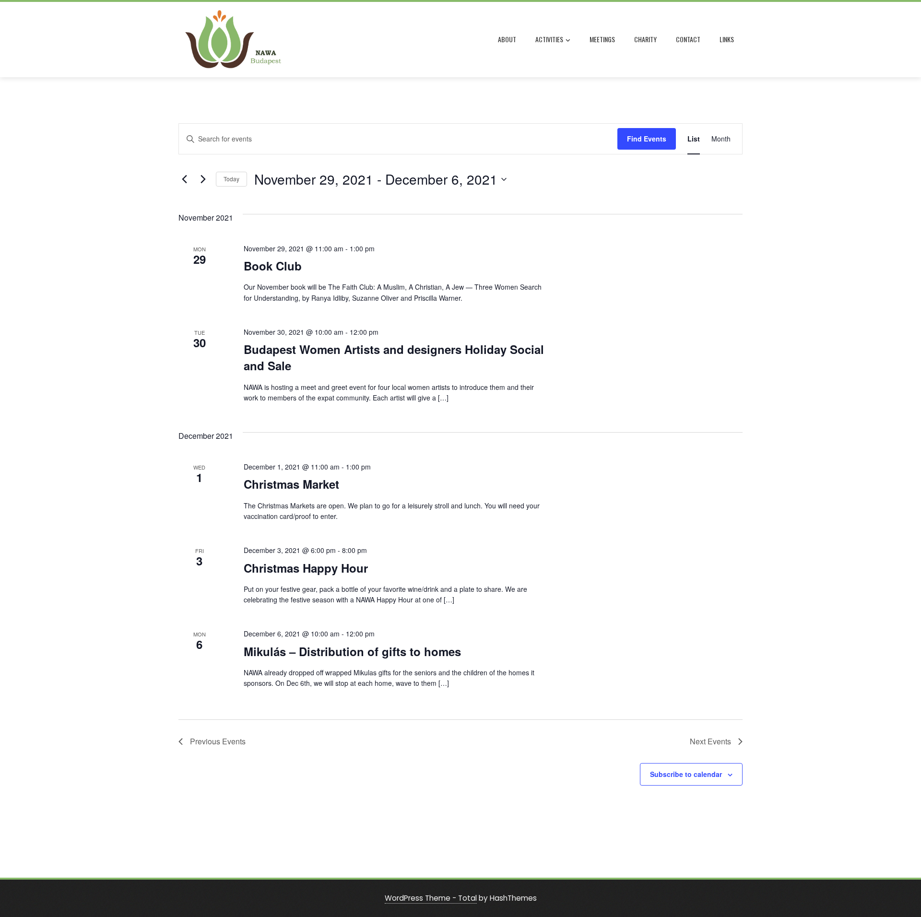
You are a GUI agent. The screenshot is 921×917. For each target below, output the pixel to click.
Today (231, 179)
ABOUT (507, 39)
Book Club (273, 266)
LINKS (727, 39)
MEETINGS (602, 39)
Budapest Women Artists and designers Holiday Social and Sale (394, 357)
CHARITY (645, 39)
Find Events (646, 138)
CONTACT (688, 39)
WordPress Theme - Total (431, 898)
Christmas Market (291, 484)
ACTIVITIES (549, 39)
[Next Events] (203, 179)
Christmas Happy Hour (306, 568)
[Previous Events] (184, 179)
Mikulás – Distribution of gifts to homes (352, 651)
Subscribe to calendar (686, 774)
